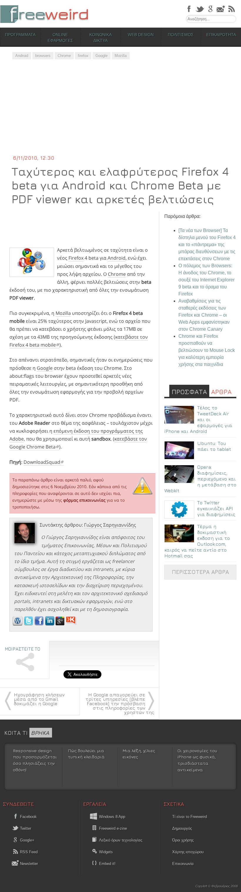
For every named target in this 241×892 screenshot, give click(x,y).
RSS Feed (28, 852)
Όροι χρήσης (183, 840)
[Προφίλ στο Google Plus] (61, 624)
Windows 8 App (112, 816)
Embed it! (107, 863)
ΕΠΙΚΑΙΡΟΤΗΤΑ (221, 34)
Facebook (28, 816)
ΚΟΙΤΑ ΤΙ (26, 732)
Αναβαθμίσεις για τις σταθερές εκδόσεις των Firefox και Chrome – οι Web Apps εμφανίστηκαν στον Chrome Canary (204, 315)
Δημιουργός (182, 828)
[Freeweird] (44, 14)
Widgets (106, 852)
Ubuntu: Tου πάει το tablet (214, 446)
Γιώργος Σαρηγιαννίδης (110, 525)
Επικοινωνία (183, 863)
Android (21, 55)
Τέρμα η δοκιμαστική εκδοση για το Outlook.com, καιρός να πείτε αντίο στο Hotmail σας (197, 541)
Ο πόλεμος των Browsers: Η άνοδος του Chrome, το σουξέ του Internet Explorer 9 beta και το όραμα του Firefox (206, 279)
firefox (83, 55)
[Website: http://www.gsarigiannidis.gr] (18, 624)
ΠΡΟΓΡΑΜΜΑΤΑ (20, 34)
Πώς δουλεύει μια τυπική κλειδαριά (86, 754)
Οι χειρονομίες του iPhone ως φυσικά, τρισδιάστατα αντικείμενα (197, 760)
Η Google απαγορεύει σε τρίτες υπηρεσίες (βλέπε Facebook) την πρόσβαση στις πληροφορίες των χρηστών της (120, 703)
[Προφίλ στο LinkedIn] (50, 624)
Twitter (25, 828)
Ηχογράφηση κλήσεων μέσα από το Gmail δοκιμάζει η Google (39, 699)
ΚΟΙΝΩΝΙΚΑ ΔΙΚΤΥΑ (100, 37)
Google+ (26, 840)
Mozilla (121, 55)
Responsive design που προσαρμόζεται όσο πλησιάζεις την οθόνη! (35, 760)
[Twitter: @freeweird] (29, 624)
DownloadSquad (42, 462)
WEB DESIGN (141, 34)
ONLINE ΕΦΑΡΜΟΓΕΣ (60, 37)
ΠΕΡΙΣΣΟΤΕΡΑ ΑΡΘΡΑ (200, 571)
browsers (43, 55)
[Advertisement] (120, 110)
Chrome (64, 55)
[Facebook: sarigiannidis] (39, 624)
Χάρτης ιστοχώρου (188, 852)
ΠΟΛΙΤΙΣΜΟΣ (181, 34)
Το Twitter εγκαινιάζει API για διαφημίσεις (216, 508)
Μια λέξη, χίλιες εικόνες (139, 754)
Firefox (75, 258)
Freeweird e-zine (113, 828)
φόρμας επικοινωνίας (84, 500)
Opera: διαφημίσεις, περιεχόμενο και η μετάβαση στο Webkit (200, 478)
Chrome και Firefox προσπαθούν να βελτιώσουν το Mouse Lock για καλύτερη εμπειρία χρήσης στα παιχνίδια (206, 350)
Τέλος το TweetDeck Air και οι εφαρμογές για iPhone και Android (198, 419)
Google (102, 55)
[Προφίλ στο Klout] (71, 624)
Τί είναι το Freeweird (189, 816)
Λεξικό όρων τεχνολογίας (120, 840)
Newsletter (28, 863)
